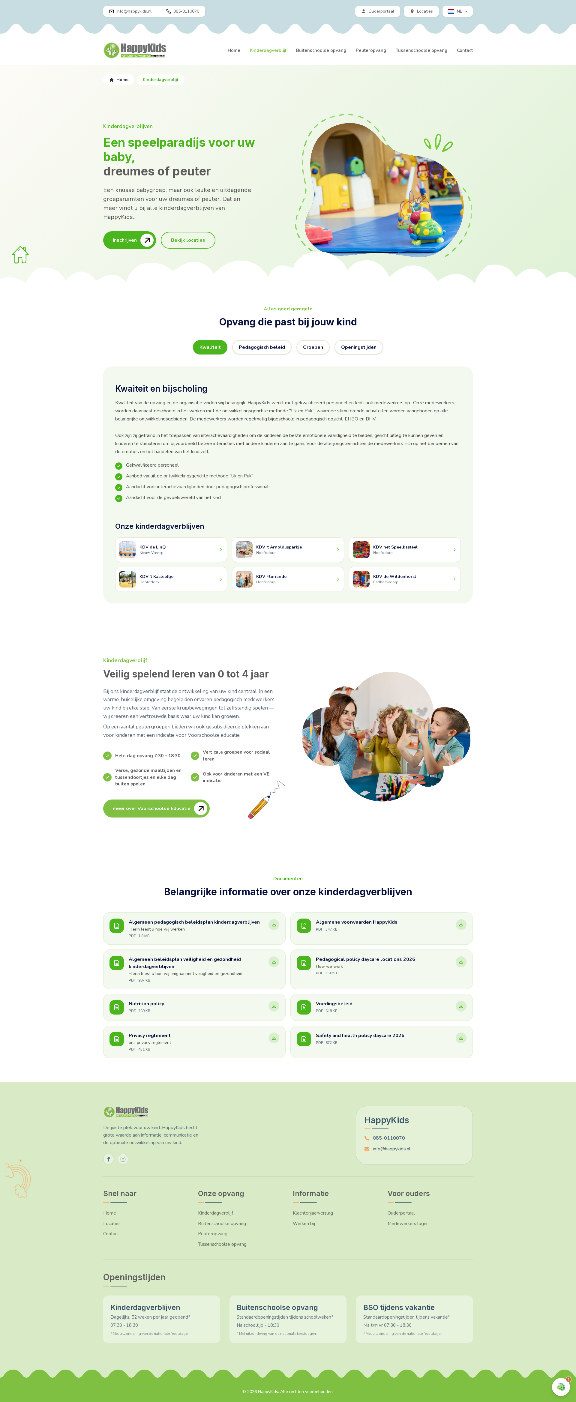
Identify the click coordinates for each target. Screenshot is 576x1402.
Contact (465, 50)
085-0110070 (389, 1138)
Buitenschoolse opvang (321, 50)
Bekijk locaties (188, 240)
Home (234, 50)
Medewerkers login (407, 1224)
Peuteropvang (371, 50)
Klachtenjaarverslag (313, 1213)
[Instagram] (123, 1159)
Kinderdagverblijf (268, 50)
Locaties (112, 1224)
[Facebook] (108, 1159)
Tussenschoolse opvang (421, 50)
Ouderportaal (401, 1213)
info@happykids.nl (391, 1149)
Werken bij (304, 1224)
